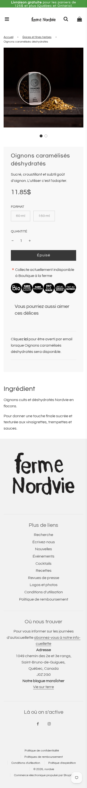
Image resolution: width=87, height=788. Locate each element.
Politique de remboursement (43, 599)
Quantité (19, 231)
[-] (12, 241)
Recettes (43, 570)
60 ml (20, 216)
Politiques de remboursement (43, 756)
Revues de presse (43, 578)
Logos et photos (44, 585)
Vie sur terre (43, 687)
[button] (41, 135)
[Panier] (79, 19)
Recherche (43, 535)
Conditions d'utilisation (43, 592)
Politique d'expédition (62, 763)
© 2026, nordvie (43, 769)
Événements (43, 556)
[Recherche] (66, 19)
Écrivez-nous (43, 542)
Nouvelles (43, 549)
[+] (29, 241)
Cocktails (43, 563)
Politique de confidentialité (42, 750)
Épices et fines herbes (36, 37)
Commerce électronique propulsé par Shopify (43, 775)
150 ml (44, 216)
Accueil (8, 37)
